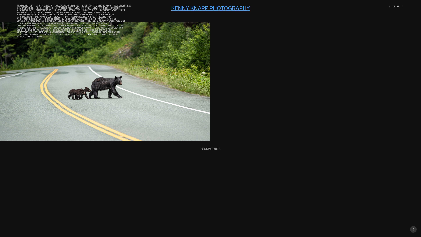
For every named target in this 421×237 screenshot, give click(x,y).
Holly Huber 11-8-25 (90, 10)
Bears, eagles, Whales (110, 34)
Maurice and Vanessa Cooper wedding (106, 32)
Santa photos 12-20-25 (44, 6)
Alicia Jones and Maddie (25, 8)
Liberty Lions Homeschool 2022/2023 (95, 23)
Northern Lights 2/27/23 (94, 19)
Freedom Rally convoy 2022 (87, 25)
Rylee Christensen (104, 17)
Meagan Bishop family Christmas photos (96, 6)
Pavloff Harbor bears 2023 (27, 19)
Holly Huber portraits (25, 6)
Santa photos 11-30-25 (45, 8)
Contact (39, 36)
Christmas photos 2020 (61, 30)
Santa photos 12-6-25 (100, 8)
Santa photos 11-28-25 (25, 10)
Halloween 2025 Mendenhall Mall (112, 10)
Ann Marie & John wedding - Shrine (71, 21)
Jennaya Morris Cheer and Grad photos (109, 28)
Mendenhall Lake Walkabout (100, 30)
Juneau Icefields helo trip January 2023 (31, 23)
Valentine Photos (43, 30)
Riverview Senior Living (122, 6)
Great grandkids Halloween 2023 (83, 17)
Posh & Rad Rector (65, 14)
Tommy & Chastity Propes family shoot (60, 25)
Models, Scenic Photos (25, 36)
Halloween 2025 (60, 10)
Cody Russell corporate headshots (68, 12)
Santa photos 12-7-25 (82, 8)
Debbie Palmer (47, 34)
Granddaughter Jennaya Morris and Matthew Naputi (73, 28)
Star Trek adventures (43, 10)
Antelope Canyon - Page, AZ (27, 32)
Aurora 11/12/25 (74, 10)
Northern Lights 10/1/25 (26, 12)
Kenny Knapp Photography (210, 8)
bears (89, 34)
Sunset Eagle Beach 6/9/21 (26, 28)
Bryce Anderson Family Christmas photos (64, 23)
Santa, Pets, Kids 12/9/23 (105, 14)
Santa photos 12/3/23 (25, 17)
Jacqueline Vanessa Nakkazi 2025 (67, 6)
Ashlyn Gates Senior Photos (49, 19)
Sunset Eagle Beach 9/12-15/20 (78, 32)
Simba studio (115, 8)
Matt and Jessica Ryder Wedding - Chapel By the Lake (36, 21)
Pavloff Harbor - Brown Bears (28, 34)
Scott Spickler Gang (79, 30)
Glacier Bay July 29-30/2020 (74, 34)
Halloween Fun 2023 (60, 17)
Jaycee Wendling (45, 28)
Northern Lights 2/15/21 (26, 30)
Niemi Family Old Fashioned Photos (51, 32)
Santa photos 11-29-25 (64, 8)
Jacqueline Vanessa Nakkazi (72, 19)
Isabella (58, 34)
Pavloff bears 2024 (49, 14)
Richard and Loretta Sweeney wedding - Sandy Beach (106, 21)
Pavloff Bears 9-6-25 (45, 12)
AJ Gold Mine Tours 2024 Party (28, 14)
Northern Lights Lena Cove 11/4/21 (112, 25)
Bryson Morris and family (83, 14)
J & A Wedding (111, 19)
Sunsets (96, 34)
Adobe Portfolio (214, 149)
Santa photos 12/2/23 (43, 17)
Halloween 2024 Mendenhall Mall (96, 12)
